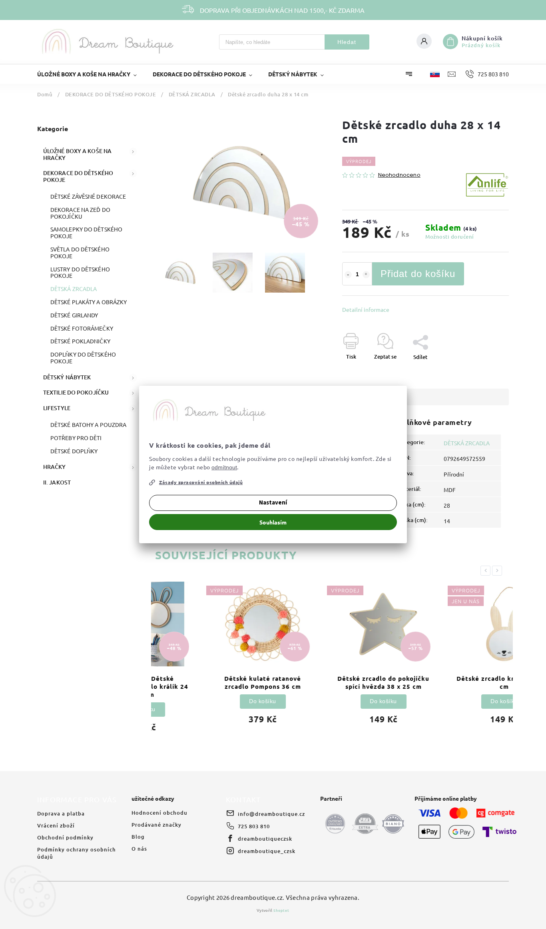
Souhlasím (273, 522)
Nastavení (273, 502)
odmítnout (224, 467)
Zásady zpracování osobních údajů (201, 482)
